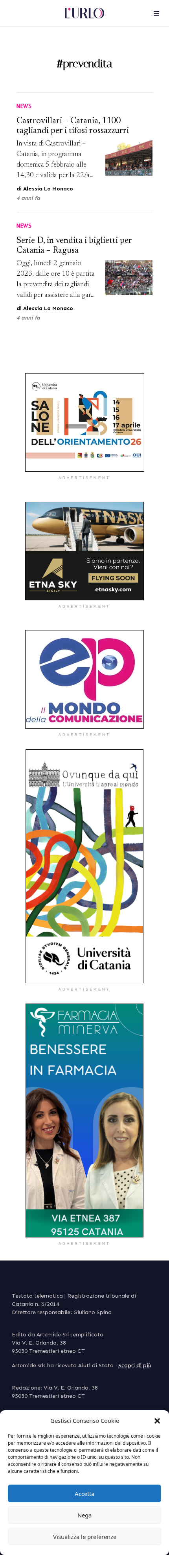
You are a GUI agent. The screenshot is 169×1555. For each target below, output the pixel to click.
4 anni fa (28, 198)
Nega (84, 1515)
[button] (157, 1420)
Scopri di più (134, 1365)
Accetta (84, 1494)
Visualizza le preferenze (84, 1537)
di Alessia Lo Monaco (45, 188)
